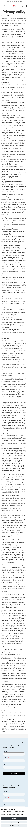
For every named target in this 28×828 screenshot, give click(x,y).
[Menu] (1, 6)
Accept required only (14, 822)
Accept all (14, 818)
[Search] (5, 6)
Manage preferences (14, 825)
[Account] (23, 6)
